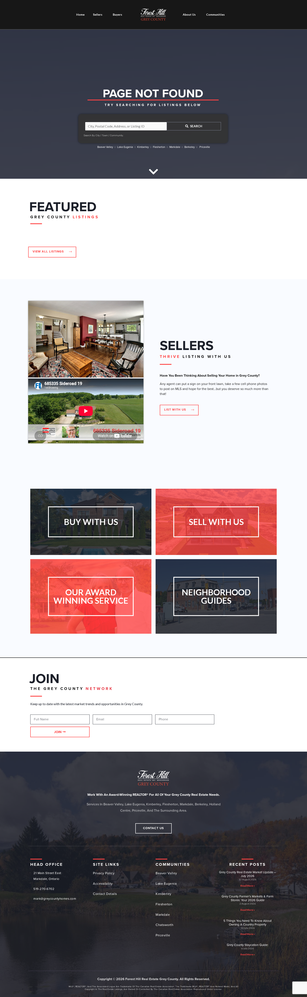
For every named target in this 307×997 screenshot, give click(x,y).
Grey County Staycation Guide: (247, 945)
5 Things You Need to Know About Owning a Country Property (247, 922)
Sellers (97, 14)
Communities (215, 14)
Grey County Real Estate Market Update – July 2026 (247, 874)
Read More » (247, 885)
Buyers (117, 14)
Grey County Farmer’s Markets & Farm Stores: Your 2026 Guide (247, 898)
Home (80, 14)
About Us (189, 14)
